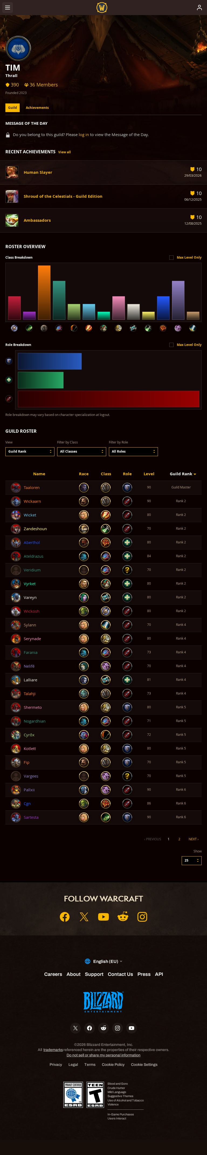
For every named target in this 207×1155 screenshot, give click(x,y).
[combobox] (29, 451)
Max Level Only (189, 257)
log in (84, 134)
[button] (29, 451)
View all (64, 152)
